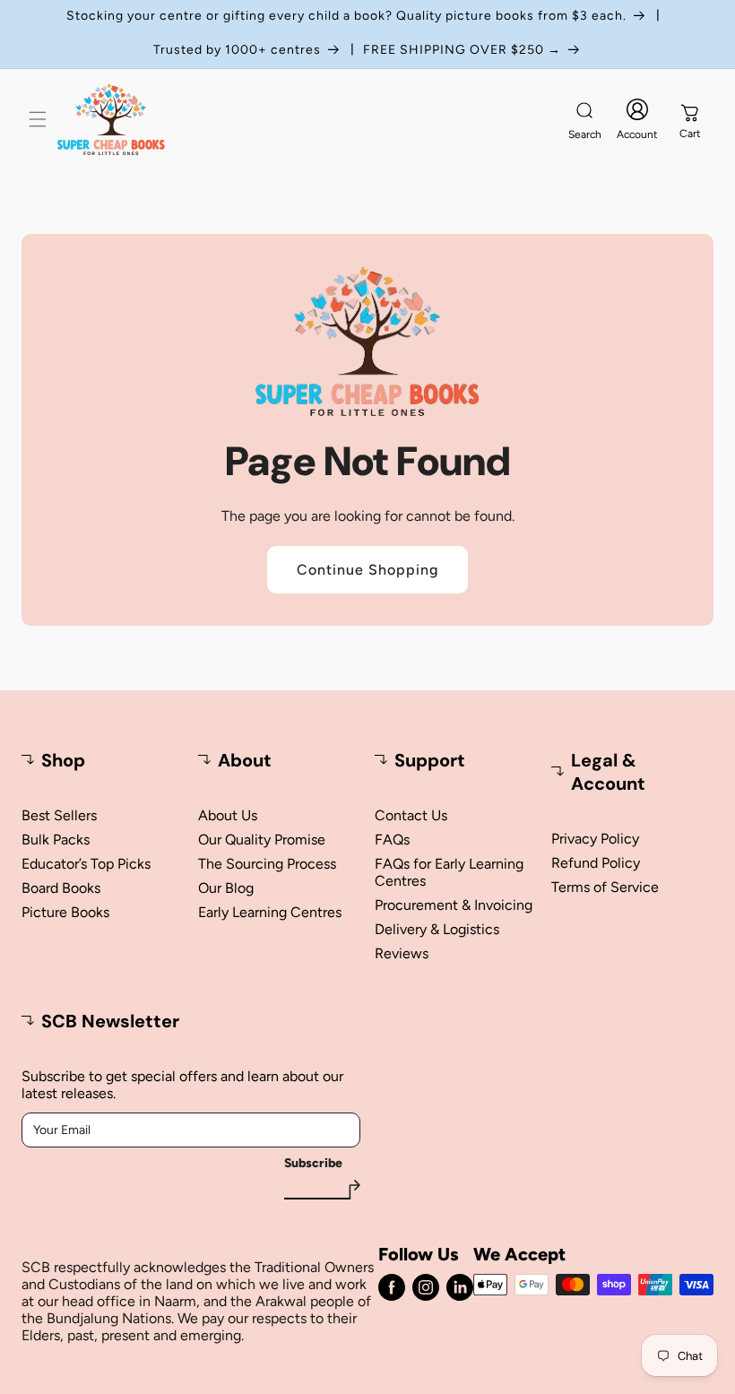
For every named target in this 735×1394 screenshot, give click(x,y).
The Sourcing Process (267, 863)
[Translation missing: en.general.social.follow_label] (391, 1287)
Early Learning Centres (270, 912)
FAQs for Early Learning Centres (449, 872)
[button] (37, 119)
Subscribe (313, 1163)
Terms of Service (605, 887)
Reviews (401, 953)
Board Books (61, 887)
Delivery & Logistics (437, 929)
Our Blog (226, 887)
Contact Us (411, 815)
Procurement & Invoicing (453, 904)
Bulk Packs (56, 839)
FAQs (392, 839)
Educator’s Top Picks (86, 863)
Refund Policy (595, 862)
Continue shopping (367, 569)
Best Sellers (59, 815)
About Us (227, 815)
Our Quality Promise (261, 839)
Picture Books (65, 912)
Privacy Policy (595, 838)
